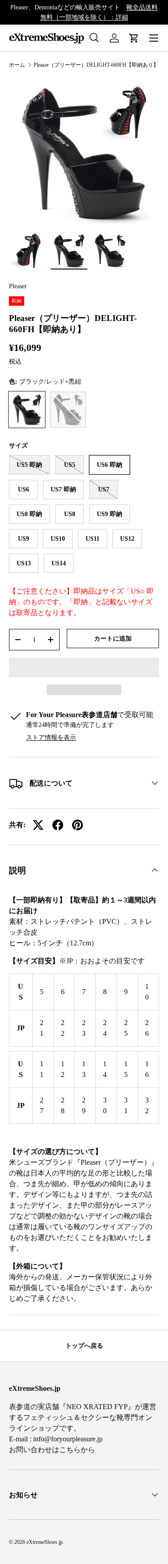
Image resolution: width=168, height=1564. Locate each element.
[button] (84, 667)
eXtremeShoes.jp (44, 1542)
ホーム (17, 65)
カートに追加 (113, 638)
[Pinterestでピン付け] (77, 825)
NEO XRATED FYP (97, 1406)
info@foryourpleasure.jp (68, 1439)
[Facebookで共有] (58, 825)
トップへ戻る (84, 1345)
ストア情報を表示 (51, 737)
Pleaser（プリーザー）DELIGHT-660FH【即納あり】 (96, 65)
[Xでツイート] (38, 825)
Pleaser (18, 286)
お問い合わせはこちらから (52, 1449)
